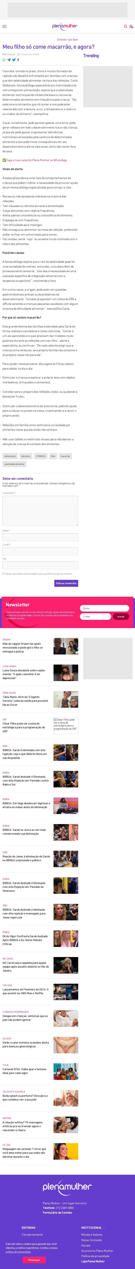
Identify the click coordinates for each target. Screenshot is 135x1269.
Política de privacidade (95, 1256)
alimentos (25, 456)
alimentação (10, 456)
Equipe (85, 1245)
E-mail (6, 544)
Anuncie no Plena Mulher (97, 1250)
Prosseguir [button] (34, 1260)
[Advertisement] (67, 9)
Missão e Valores (91, 1234)
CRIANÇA (40, 456)
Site (4, 558)
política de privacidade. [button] (18, 1252)
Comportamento (32, 1234)
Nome (6, 530)
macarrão (65, 456)
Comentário (8, 492)
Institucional (91, 1227)
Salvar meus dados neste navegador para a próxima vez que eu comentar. (38, 574)
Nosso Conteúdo (91, 1240)
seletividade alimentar (14, 464)
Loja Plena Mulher (93, 1261)
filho (53, 456)
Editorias (28, 1227)
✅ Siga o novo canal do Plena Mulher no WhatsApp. (35, 160)
